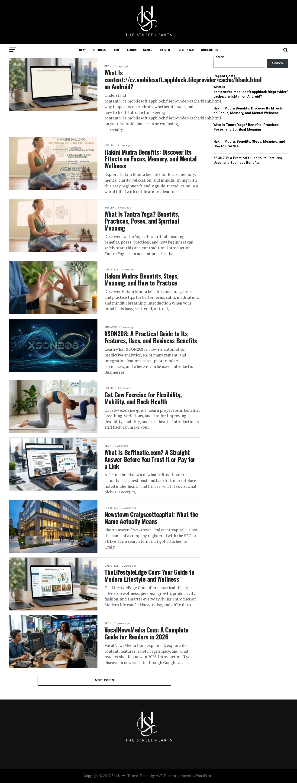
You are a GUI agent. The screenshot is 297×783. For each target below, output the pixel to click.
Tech (115, 49)
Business (99, 49)
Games (147, 49)
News (82, 49)
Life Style (165, 49)
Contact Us (209, 49)
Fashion (131, 49)
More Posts (104, 680)
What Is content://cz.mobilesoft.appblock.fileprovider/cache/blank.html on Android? (250, 91)
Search (218, 57)
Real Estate (186, 49)
